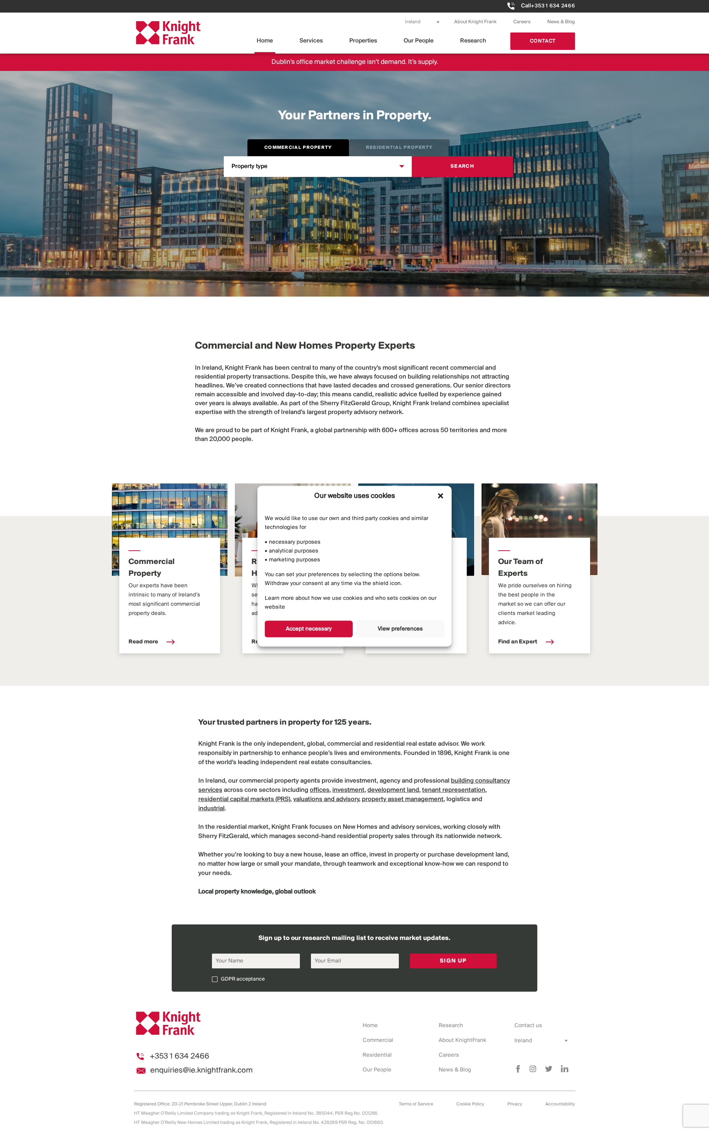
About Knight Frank (475, 22)
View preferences (400, 629)
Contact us (528, 1026)
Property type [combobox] (249, 166)
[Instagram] (533, 1069)
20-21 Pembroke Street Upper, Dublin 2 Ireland (219, 1104)
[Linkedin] (564, 1069)
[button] (440, 496)
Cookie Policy (470, 1104)
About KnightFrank (462, 1040)
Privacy (514, 1104)
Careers (522, 22)
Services (311, 41)
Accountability (560, 1104)
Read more (144, 642)
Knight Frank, (290, 430)
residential (210, 377)
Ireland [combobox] (413, 22)
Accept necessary (309, 629)
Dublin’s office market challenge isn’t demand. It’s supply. (354, 62)
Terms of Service (416, 1104)
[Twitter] (548, 1069)
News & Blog (561, 22)
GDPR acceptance (243, 979)
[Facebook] (518, 1069)
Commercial (378, 1040)
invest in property (394, 855)
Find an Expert (518, 642)
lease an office (345, 855)
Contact (543, 41)
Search (462, 166)
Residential (377, 1055)
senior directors (488, 386)
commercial (467, 368)
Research (473, 41)
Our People (419, 41)
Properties (363, 41)
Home (265, 41)
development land (482, 855)
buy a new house (298, 855)
